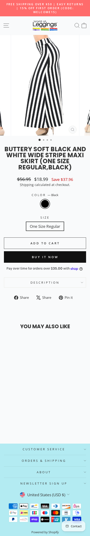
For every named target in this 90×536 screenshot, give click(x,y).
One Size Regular (45, 226)
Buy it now (45, 257)
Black (45, 203)
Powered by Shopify (45, 532)
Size (45, 217)
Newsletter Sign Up (43, 483)
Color (45, 195)
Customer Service (44, 449)
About (44, 472)
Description (45, 282)
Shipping (27, 184)
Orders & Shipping (44, 461)
